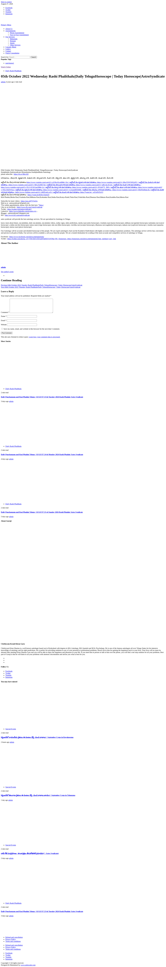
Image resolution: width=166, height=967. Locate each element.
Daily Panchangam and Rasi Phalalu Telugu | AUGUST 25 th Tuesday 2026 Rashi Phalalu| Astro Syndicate (42, 397)
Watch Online (6, 67)
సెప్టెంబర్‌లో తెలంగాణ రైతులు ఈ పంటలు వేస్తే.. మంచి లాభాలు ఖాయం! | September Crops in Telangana (38, 795)
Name (4, 316)
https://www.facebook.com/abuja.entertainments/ (26, 237)
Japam (12, 43)
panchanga (9, 63)
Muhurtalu (13, 39)
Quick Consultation (12, 53)
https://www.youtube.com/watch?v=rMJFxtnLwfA (47, 192)
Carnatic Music (10, 47)
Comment (5, 312)
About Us (8, 29)
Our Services (10, 37)
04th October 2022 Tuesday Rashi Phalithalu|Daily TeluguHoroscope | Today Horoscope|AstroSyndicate (41, 285)
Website (4, 325)
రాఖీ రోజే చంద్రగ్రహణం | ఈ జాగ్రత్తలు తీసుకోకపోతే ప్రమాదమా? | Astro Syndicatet (30, 853)
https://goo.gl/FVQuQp (29, 201)
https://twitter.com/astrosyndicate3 (19, 209)
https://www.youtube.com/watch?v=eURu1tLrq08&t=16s (62, 182)
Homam (13, 41)
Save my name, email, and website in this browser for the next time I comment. (32, 329)
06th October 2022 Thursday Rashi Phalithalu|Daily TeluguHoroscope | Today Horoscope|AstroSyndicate (40, 287)
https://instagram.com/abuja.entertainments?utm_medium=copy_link (92, 239)
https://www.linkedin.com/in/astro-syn (22, 211)
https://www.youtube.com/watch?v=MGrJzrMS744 (42, 185)
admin (3, 82)
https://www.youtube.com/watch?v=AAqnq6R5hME (77, 190)
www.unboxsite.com (28, 965)
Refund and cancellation (14, 937)
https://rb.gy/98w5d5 (21, 174)
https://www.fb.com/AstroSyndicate (29, 207)
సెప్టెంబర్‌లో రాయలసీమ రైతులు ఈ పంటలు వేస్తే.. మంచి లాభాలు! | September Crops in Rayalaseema (37, 737)
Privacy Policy (10, 939)
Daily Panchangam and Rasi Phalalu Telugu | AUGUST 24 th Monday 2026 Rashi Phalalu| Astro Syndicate (42, 454)
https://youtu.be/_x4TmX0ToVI (91, 192)
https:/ (41, 205)
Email (3, 320)
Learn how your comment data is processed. (44, 337)
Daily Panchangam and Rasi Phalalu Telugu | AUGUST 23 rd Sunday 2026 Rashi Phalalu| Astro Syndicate (42, 512)
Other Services (15, 45)
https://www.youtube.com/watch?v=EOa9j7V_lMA (105, 187)
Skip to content (6, 2)
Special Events (10, 729)
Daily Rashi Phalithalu (13, 71)
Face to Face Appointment (19, 35)
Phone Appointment (17, 33)
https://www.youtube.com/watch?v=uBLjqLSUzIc (108, 185)
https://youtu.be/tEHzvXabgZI (38, 195)
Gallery (8, 49)
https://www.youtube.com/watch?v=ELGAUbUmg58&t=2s (36, 187)
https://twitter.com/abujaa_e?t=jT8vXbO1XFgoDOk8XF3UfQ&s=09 (37, 239)
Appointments (10, 31)
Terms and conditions (13, 941)
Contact (8, 51)
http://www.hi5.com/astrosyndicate (17, 215)
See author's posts (7, 272)
